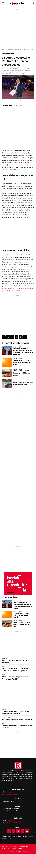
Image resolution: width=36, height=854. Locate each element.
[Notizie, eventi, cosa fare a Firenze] (17, 3)
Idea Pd (23, 160)
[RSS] (18, 831)
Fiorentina (4, 709)
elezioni (26, 217)
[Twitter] (8, 337)
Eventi (3, 666)
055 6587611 (11, 792)
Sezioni (8, 49)
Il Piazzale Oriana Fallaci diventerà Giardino (17, 719)
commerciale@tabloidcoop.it (14, 822)
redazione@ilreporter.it (12, 794)
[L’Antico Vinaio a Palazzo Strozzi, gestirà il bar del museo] (7, 373)
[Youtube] (27, 831)
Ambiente (15, 380)
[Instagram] (13, 831)
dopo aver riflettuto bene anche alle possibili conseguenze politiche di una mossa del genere (18, 288)
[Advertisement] (18, 28)
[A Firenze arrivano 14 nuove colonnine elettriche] (7, 383)
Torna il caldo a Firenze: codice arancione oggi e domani (21, 362)
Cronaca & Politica (16, 49)
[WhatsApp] (16, 337)
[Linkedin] (12, 337)
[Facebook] (4, 337)
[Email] (25, 337)
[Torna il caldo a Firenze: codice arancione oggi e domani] (7, 362)
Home (3, 49)
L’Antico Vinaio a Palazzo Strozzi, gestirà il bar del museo (21, 373)
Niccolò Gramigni (7, 105)
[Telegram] (21, 337)
